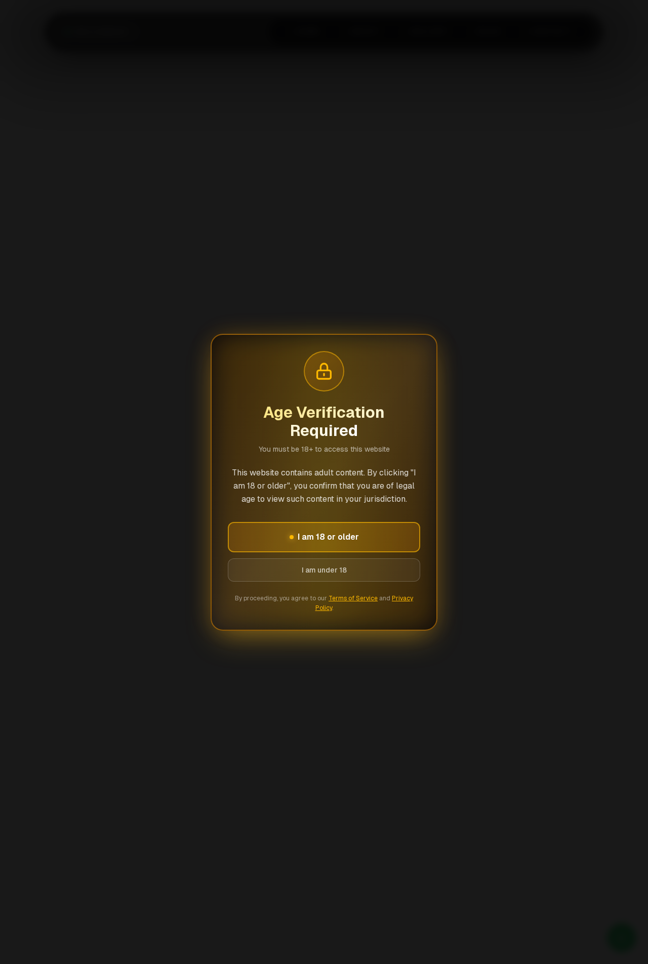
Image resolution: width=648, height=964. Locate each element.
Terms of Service (353, 598)
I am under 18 (324, 570)
